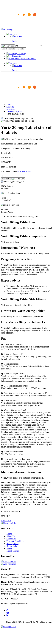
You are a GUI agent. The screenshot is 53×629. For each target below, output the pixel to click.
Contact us (11, 539)
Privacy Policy (13, 543)
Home (9, 104)
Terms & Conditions (15, 541)
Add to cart (6, 520)
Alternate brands (24, 171)
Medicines (11, 109)
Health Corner (13, 551)
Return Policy (12, 546)
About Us (11, 536)
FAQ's (9, 548)
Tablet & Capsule (14, 111)
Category (10, 106)
